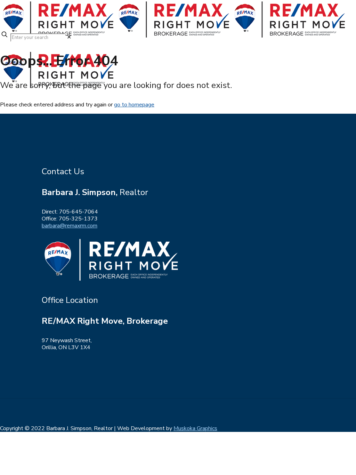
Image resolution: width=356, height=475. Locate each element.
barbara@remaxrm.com (69, 226)
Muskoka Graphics (195, 428)
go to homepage (134, 104)
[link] (69, 37)
